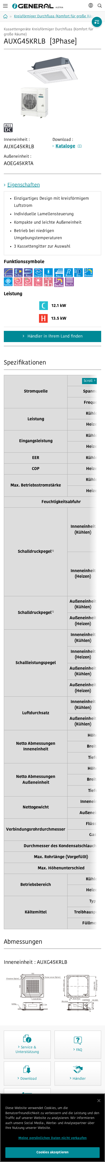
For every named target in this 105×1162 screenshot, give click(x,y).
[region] (52, 1127)
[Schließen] (98, 1100)
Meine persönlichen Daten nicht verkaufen (52, 1138)
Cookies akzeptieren (52, 1152)
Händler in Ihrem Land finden (54, 336)
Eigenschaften (23, 185)
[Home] (6, 16)
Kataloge (65, 146)
